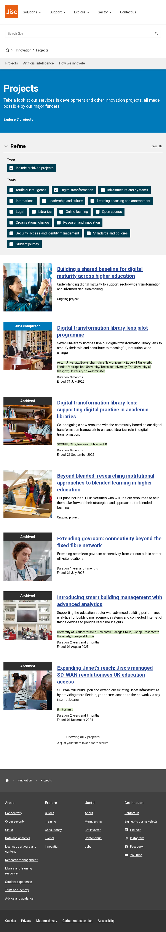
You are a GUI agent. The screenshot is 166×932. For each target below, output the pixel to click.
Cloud (9, 830)
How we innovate (72, 63)
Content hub (93, 838)
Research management (21, 860)
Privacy (26, 920)
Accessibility (106, 920)
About (89, 813)
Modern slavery (46, 920)
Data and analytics (17, 838)
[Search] (157, 33)
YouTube (136, 855)
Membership (93, 821)
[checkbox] (31, 168)
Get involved (93, 830)
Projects (42, 50)
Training (50, 821)
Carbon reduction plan (77, 920)
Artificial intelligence (38, 63)
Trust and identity (17, 890)
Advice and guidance (19, 898)
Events (49, 838)
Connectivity (13, 813)
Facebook (136, 846)
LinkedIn (135, 830)
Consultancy (53, 830)
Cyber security (15, 821)
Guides (49, 813)
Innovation (23, 50)
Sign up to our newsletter (141, 821)
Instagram (137, 838)
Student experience (18, 882)
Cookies (10, 920)
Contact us (128, 12)
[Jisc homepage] (12, 12)
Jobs (88, 846)
